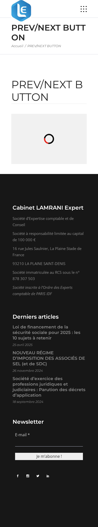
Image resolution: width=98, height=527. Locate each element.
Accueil (17, 46)
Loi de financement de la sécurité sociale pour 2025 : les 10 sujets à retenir (46, 332)
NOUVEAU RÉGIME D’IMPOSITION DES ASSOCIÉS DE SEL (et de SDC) (49, 358)
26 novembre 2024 (28, 371)
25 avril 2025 (22, 345)
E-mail (22, 434)
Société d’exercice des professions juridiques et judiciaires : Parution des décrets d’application (49, 387)
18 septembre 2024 (28, 402)
